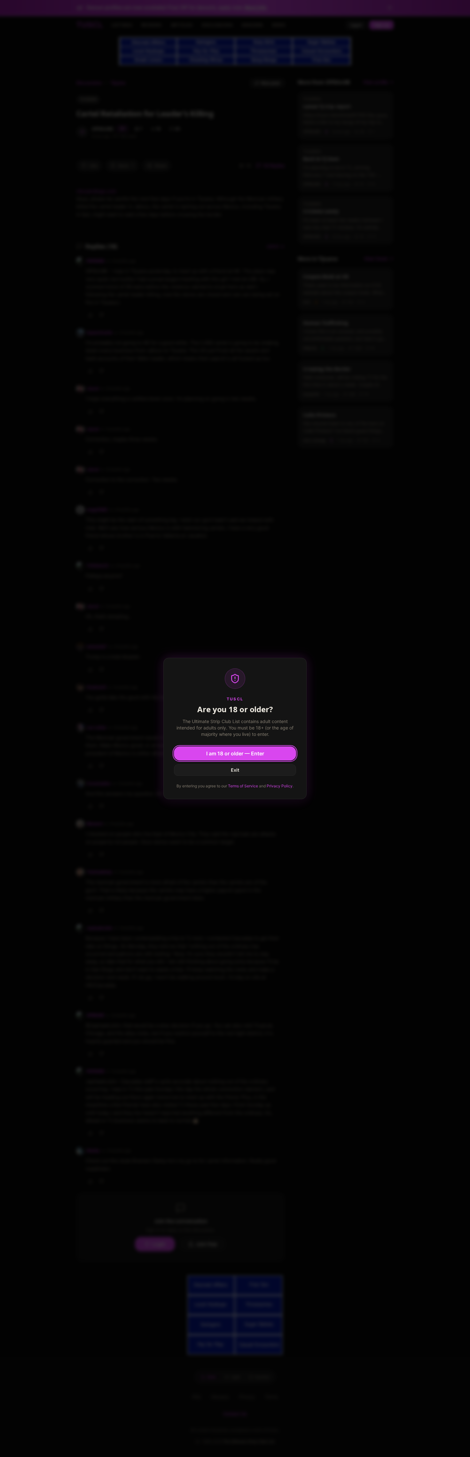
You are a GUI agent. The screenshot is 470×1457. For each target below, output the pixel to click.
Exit (235, 770)
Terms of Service (243, 786)
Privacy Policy (280, 786)
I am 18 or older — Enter (235, 753)
